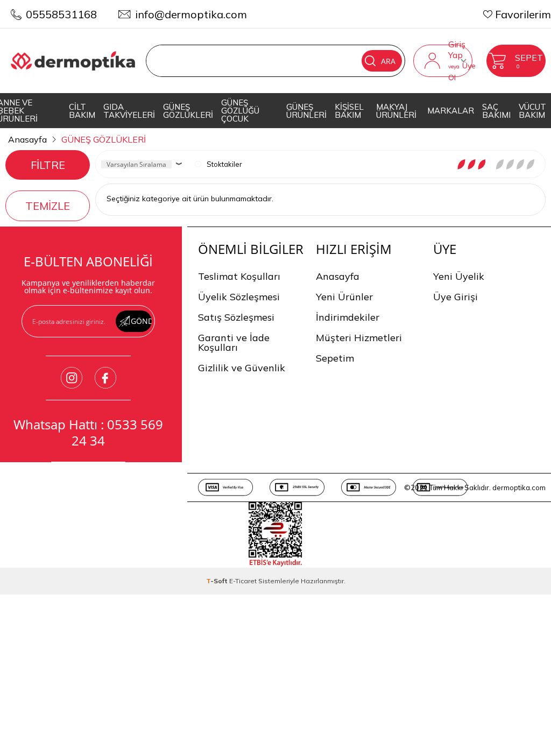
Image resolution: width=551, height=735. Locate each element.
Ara (388, 61)
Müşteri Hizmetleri (359, 337)
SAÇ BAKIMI (496, 111)
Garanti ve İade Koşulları (234, 342)
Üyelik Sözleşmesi (239, 297)
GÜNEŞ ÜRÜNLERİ (306, 111)
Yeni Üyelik (458, 276)
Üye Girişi (455, 297)
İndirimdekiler (347, 317)
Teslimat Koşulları (239, 276)
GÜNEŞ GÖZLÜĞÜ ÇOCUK (240, 110)
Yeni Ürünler (344, 297)
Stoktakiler (224, 164)
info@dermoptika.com (191, 14)
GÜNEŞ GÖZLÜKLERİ (188, 111)
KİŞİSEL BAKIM (349, 111)
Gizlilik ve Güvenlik (241, 368)
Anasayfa (337, 276)
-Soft (217, 581)
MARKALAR (450, 110)
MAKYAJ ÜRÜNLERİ (396, 111)
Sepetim (335, 358)
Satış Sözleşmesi (236, 317)
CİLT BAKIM (82, 111)
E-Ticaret (243, 581)
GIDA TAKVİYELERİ (129, 111)
